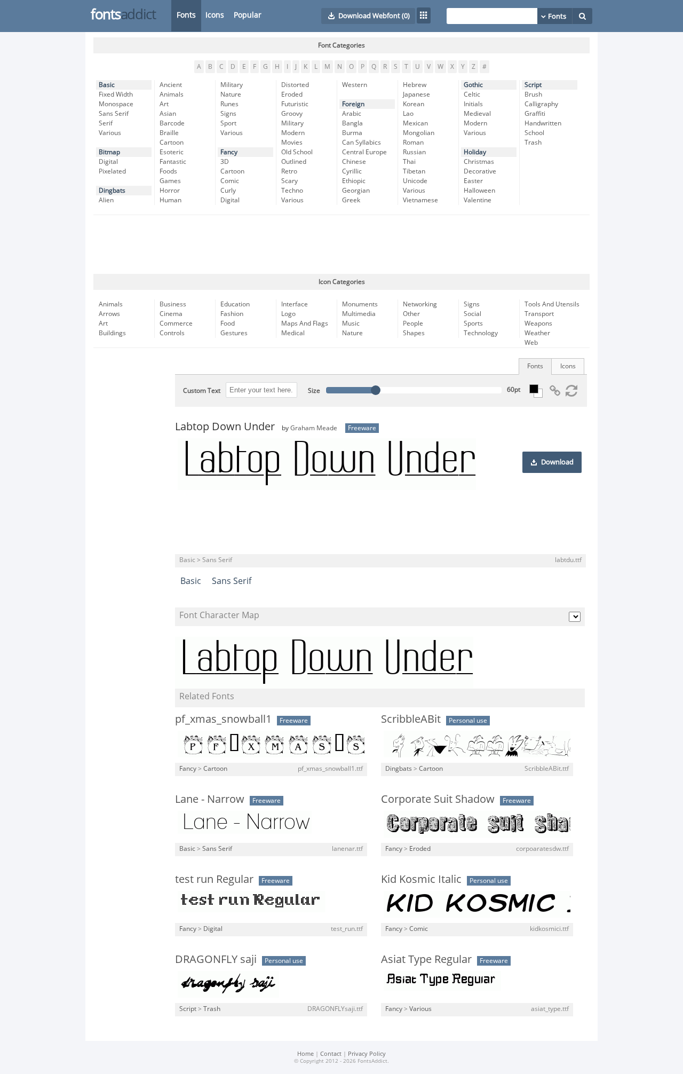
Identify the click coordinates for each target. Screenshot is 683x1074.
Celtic (472, 94)
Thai (409, 161)
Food (227, 323)
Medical (293, 333)
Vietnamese (420, 200)
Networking (420, 304)
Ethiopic (354, 181)
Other (411, 314)
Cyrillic (352, 171)
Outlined (293, 161)
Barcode (172, 123)
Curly (228, 190)
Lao (408, 113)
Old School (297, 152)
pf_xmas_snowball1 (223, 719)
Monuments (360, 304)
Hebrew (414, 85)
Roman (413, 142)
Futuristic (294, 104)
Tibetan (414, 171)
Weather (537, 333)
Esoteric (172, 152)
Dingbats (112, 190)
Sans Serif (114, 113)
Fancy (228, 152)
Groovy (292, 113)
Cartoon (172, 142)
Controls (172, 333)
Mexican (415, 123)
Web (531, 342)
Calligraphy (541, 104)
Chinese (354, 161)
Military (231, 85)
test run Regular (214, 879)
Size (314, 390)
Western (354, 85)
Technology (481, 333)
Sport (228, 123)
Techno (292, 190)
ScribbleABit (411, 719)
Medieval (477, 113)
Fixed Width (116, 94)
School (534, 133)
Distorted (295, 85)
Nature (230, 94)
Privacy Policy (367, 1054)
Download (557, 462)
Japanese (416, 94)
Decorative (480, 171)
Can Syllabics (361, 142)
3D (224, 161)
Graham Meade (313, 428)
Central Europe (364, 152)
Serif (106, 123)
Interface (294, 304)
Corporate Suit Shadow (438, 799)
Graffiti (535, 113)
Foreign (353, 104)
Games (170, 181)
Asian (168, 113)
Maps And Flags (304, 323)
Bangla (352, 123)
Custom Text (201, 390)
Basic (107, 85)
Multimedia (359, 314)
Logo (288, 314)
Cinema (171, 314)
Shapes (414, 333)
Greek (351, 200)
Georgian (356, 190)
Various (110, 133)
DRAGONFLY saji (216, 959)
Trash (533, 142)
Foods (168, 171)
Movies (292, 142)
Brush (533, 94)
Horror (170, 190)
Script (533, 85)
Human (170, 200)
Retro (289, 171)
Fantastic (173, 161)
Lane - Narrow (209, 799)
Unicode (415, 181)
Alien (106, 200)
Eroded (292, 94)
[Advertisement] (341, 244)
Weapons (538, 323)
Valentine (477, 200)
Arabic (351, 113)
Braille (169, 133)
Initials (473, 104)
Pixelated (112, 171)
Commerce (176, 323)
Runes (229, 104)
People (413, 323)
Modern (293, 133)
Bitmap (109, 152)
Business (173, 304)
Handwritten (543, 123)
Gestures (234, 333)
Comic (229, 181)
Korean (413, 104)
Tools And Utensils (552, 304)
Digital (108, 161)
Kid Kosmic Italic (421, 879)
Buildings (112, 333)
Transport (539, 314)
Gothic (473, 85)
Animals (172, 94)
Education (235, 304)
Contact (331, 1054)
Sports (473, 323)
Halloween (479, 190)
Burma (352, 133)
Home (305, 1054)
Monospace (116, 104)
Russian (414, 152)
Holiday (475, 152)
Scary (289, 181)
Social (472, 314)
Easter (473, 181)
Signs (228, 113)
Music (351, 323)
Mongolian (418, 133)
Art (164, 104)
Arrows (109, 314)
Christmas (479, 161)
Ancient (171, 85)
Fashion (231, 314)
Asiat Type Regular (426, 959)
